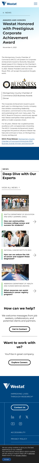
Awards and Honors (14, 20)
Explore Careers (19, 362)
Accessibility (18, 432)
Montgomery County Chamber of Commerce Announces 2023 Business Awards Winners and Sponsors (18, 141)
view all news (10, 188)
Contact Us (19, 407)
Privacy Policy (19, 439)
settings (31, 453)
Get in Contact (19, 329)
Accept (6, 459)
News (8, 13)
